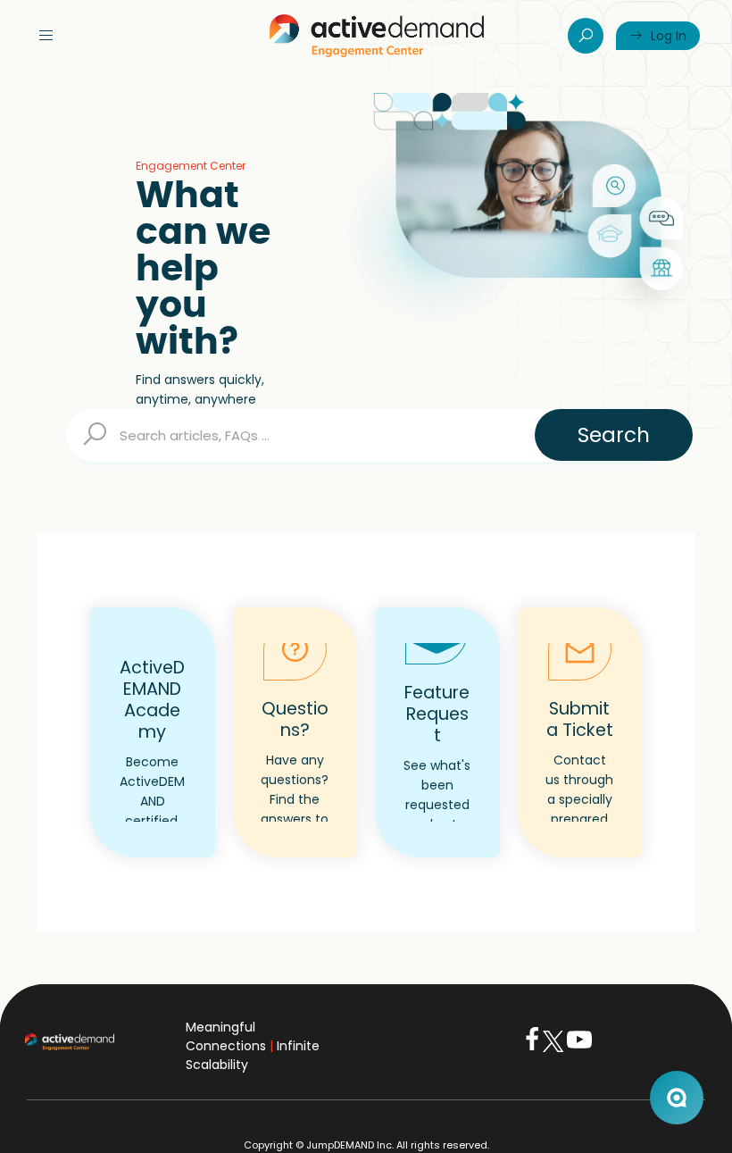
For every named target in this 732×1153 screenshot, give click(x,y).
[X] (553, 1048)
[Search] (585, 36)
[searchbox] (366, 435)
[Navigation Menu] (46, 36)
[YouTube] (579, 1048)
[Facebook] (532, 1048)
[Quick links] (377, 36)
